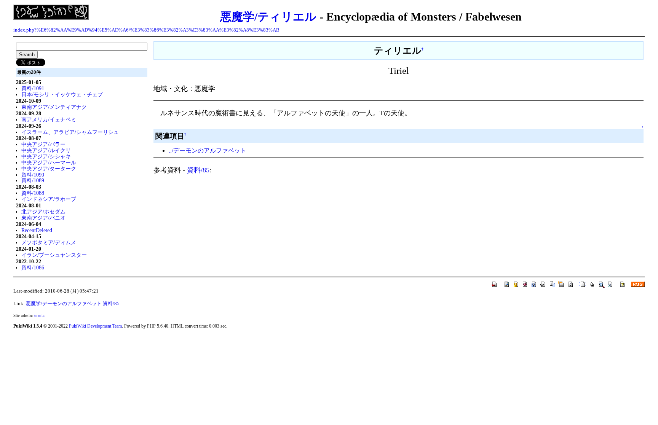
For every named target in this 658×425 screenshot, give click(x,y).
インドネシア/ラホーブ (48, 199)
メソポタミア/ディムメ (48, 242)
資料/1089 (32, 180)
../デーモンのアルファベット (207, 150)
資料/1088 (32, 193)
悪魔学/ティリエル (268, 16)
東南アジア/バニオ (43, 218)
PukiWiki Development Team (95, 326)
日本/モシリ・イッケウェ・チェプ (62, 94)
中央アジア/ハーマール (48, 162)
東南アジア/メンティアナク (54, 107)
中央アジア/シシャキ (46, 156)
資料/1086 (32, 267)
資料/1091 (32, 88)
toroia (39, 315)
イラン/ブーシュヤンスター (54, 255)
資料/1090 (32, 175)
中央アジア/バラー (43, 144)
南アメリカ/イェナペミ (48, 119)
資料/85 (198, 170)
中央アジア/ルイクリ (46, 150)
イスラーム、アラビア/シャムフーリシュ (70, 132)
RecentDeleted (36, 230)
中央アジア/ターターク (48, 169)
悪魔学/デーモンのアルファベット (64, 303)
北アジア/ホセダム (43, 212)
